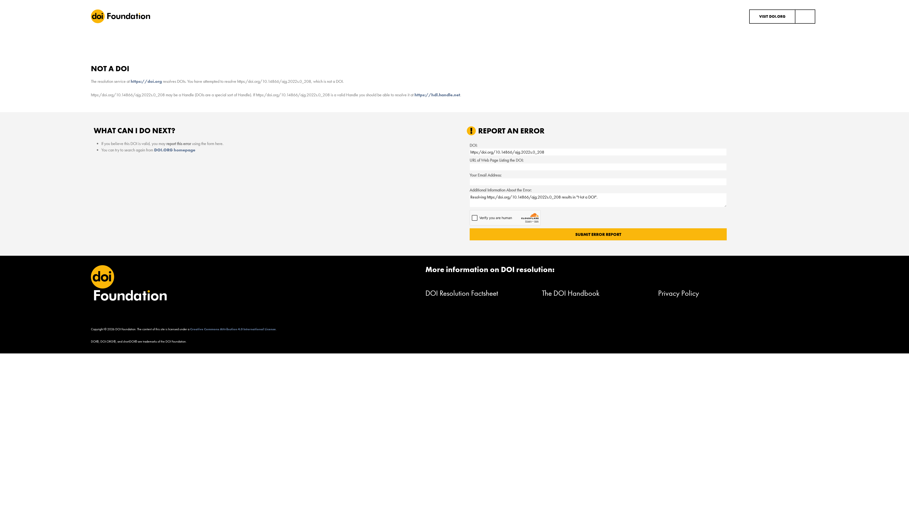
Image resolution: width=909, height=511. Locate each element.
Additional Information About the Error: (501, 190)
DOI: (473, 145)
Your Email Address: (486, 175)
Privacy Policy (678, 293)
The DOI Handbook (571, 293)
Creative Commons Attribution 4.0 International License (233, 329)
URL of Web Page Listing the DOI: (497, 160)
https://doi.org (146, 81)
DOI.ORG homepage (174, 150)
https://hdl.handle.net (437, 94)
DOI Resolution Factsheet (461, 293)
